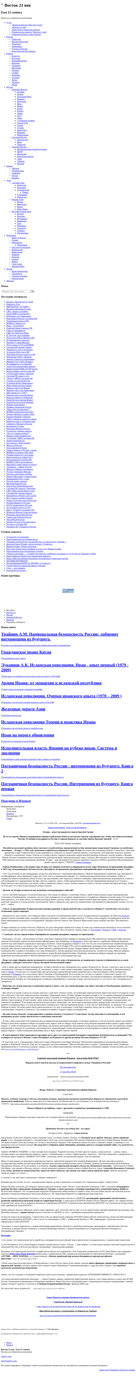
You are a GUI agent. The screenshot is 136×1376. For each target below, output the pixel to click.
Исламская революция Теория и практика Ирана (48, 721)
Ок (32, 291)
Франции (77, 941)
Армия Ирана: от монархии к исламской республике (51, 682)
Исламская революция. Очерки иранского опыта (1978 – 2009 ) (61, 695)
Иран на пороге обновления (27, 735)
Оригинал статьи (52, 1076)
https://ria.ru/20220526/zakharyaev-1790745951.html (22, 1049)
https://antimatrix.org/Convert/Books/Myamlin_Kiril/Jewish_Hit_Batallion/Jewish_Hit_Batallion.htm (69, 1306)
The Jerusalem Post (68, 1067)
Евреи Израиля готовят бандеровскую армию (68, 1297)
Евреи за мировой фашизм (76, 828)
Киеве (11, 972)
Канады (122, 930)
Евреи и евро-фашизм (56, 828)
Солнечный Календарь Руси (91, 823)
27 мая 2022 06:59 (68, 1072)
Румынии (17, 974)
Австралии (96, 930)
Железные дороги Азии (23, 708)
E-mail (9, 818)
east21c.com (6, 1356)
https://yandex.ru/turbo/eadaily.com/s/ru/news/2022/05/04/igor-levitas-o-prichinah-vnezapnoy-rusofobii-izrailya (44, 1104)
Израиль (10, 814)
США (114, 930)
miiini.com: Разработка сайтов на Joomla (117, 1370)
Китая (105, 930)
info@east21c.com (9, 1361)
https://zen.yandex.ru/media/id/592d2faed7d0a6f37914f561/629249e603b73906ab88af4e (68, 1315)
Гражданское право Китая (26, 652)
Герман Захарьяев (83, 862)
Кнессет (125, 916)
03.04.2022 (68, 1113)
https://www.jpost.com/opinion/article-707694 (75, 1076)
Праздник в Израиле (16, 801)
